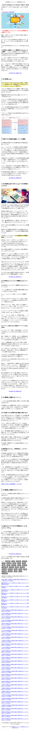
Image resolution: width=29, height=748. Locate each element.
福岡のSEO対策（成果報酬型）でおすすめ (11, 484)
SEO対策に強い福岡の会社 (15, 73)
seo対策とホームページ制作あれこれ (19, 726)
